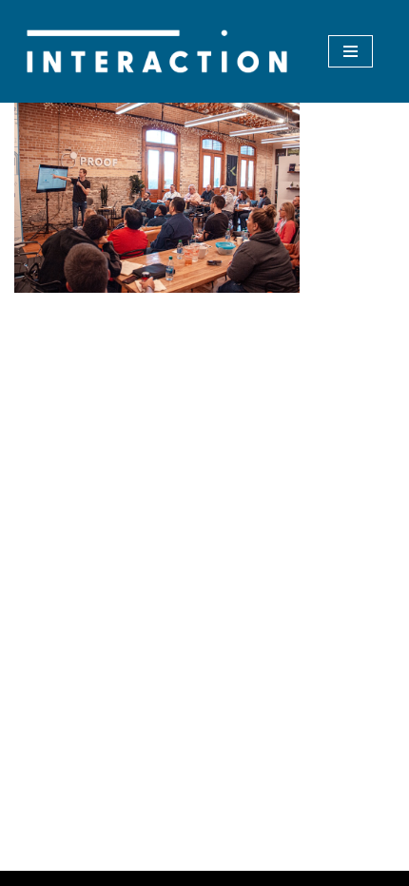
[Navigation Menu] (350, 51)
